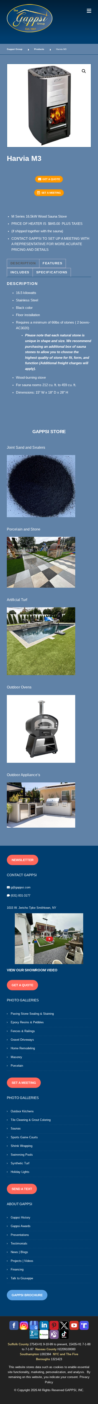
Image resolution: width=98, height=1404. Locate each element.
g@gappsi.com (21, 887)
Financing (17, 1269)
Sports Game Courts (24, 1137)
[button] (84, 71)
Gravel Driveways (22, 1039)
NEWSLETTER (23, 860)
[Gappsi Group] (29, 18)
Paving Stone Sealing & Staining (32, 1013)
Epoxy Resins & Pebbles (27, 1022)
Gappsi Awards (21, 1226)
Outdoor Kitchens (22, 1111)
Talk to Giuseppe (22, 1278)
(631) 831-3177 (20, 895)
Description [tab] (23, 263)
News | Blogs (19, 1252)
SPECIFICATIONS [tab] (51, 272)
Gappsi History (20, 1217)
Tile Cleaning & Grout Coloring (31, 1120)
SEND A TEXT (22, 1189)
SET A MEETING (51, 192)
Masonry (16, 1057)
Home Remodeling (23, 1048)
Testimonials (19, 1243)
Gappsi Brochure (27, 1295)
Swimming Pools (22, 1154)
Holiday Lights (20, 1172)
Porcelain (17, 1065)
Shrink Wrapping (21, 1146)
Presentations (20, 1235)
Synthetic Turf (20, 1163)
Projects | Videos (22, 1261)
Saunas (16, 1128)
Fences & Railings (23, 1031)
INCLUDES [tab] (19, 272)
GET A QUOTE (51, 179)
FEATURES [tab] (52, 263)
